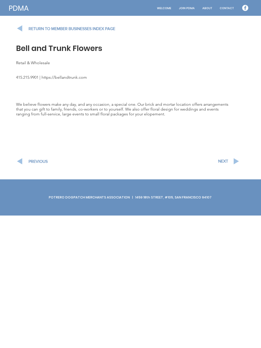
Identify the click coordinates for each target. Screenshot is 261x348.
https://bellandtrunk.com (64, 77)
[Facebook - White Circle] (245, 8)
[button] (207, 8)
